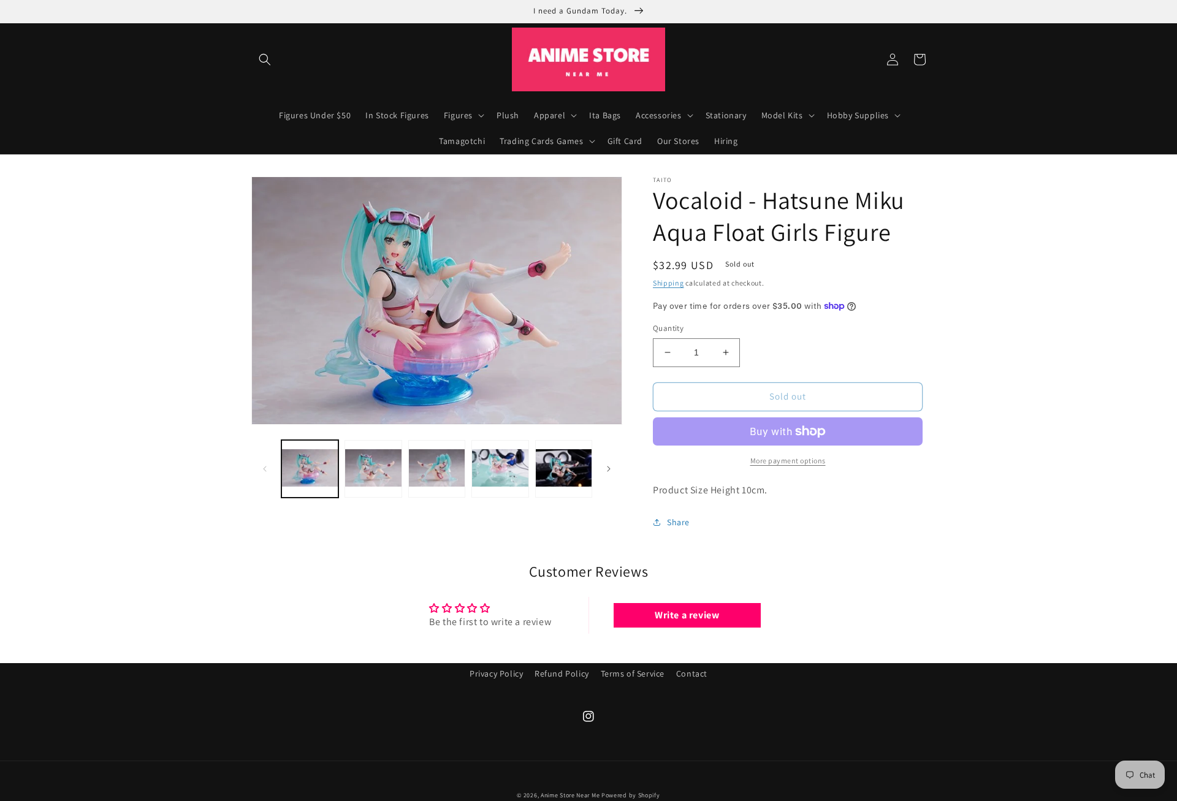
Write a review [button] (687, 615)
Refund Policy (562, 673)
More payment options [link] (788, 460)
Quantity (668, 328)
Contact (691, 673)
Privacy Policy (496, 673)
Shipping (668, 282)
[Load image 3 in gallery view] (436, 468)
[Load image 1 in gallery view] (309, 468)
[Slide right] (608, 468)
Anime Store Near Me (570, 795)
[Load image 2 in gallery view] (373, 468)
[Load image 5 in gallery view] (563, 468)
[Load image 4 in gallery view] (499, 468)
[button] (264, 59)
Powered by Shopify (630, 795)
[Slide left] (264, 468)
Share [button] (678, 522)
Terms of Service (633, 673)
